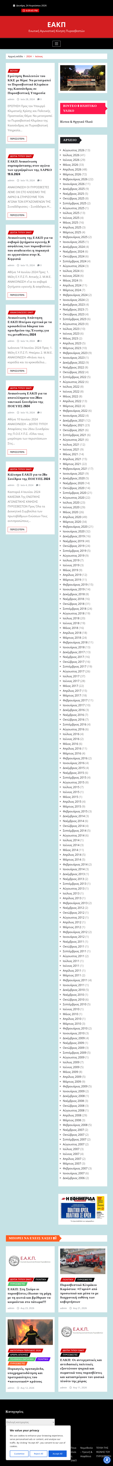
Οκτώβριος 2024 (73, 256)
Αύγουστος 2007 (73, 1144)
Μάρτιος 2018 (72, 638)
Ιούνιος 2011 (71, 966)
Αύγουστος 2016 (73, 729)
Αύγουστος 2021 (73, 440)
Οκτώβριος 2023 (73, 314)
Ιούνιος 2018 (71, 623)
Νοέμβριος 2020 (73, 483)
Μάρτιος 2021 (72, 464)
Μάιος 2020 (70, 512)
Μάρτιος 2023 (72, 348)
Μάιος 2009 (70, 1072)
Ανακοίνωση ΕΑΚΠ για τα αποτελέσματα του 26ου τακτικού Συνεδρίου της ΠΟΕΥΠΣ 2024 (27, 400)
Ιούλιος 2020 (71, 502)
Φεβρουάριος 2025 (75, 237)
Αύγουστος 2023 (73, 324)
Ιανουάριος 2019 (74, 589)
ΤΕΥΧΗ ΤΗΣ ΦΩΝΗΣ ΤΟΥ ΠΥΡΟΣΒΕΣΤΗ (103, 1452)
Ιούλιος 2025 (71, 213)
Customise (19, 1453)
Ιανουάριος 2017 (74, 705)
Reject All (38, 1453)
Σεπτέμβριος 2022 (74, 377)
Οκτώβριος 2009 (73, 1048)
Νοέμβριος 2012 (73, 908)
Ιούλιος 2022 (71, 387)
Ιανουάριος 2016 (74, 763)
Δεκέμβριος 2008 (74, 1096)
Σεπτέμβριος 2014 (74, 830)
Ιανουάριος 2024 (74, 300)
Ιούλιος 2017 (71, 676)
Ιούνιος (39, 56)
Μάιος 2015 (70, 797)
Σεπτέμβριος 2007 (74, 1139)
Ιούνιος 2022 (71, 391)
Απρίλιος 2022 (72, 401)
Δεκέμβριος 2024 (74, 247)
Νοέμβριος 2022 (73, 367)
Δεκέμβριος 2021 (74, 420)
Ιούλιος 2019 (71, 560)
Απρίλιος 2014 (72, 855)
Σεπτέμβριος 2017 (74, 666)
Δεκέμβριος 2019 (74, 536)
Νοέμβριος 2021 (73, 425)
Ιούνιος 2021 (71, 449)
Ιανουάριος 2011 (74, 985)
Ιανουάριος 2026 (74, 184)
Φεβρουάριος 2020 (75, 527)
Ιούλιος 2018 (71, 618)
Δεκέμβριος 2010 (74, 990)
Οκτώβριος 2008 (73, 1106)
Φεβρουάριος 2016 (75, 758)
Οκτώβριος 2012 (73, 913)
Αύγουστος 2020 (73, 498)
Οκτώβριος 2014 (73, 826)
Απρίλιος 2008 (72, 1115)
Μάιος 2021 (70, 454)
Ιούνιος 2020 (71, 507)
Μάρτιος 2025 (72, 232)
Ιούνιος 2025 (71, 218)
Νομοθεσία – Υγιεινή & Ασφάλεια (86, 1452)
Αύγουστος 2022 (73, 382)
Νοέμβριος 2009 (73, 1043)
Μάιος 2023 (70, 338)
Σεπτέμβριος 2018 (74, 609)
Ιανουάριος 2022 (74, 416)
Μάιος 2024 (70, 280)
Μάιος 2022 (70, 396)
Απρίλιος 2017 (72, 691)
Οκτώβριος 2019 (73, 546)
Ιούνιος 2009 (71, 1067)
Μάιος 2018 (70, 628)
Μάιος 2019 (70, 570)
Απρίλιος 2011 (72, 971)
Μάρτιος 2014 (72, 859)
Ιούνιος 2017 (71, 681)
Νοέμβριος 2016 (73, 715)
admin (11, 99)
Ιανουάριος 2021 (74, 473)
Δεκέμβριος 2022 (74, 362)
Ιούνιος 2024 (71, 276)
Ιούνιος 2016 (71, 739)
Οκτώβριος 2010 (73, 999)
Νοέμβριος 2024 (73, 251)
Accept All (57, 1453)
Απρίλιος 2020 (72, 517)
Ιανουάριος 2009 (74, 1091)
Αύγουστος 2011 (73, 956)
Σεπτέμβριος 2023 (74, 319)
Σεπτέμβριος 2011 (74, 951)
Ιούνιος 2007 (71, 1154)
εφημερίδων (90, 1221)
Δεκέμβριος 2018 (74, 594)
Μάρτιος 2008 (72, 1120)
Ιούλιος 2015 (71, 787)
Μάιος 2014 (70, 850)
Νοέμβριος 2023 (73, 309)
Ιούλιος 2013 (71, 893)
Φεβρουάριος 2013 (75, 903)
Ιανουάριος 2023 (74, 358)
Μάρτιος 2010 (72, 1024)
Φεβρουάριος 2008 (75, 1125)
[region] (38, 1442)
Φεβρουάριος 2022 (75, 411)
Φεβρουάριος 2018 (75, 642)
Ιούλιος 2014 (71, 840)
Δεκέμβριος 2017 (74, 652)
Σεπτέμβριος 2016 (74, 724)
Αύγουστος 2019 (73, 556)
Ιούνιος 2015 (71, 792)
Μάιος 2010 (70, 1014)
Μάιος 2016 (70, 744)
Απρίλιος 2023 (72, 343)
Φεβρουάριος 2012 (75, 932)
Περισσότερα (17, 138)
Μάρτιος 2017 (72, 695)
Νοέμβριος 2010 (73, 995)
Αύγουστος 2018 (73, 613)
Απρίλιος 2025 (72, 227)
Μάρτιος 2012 (72, 927)
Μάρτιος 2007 (72, 1163)
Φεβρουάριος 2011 (75, 980)
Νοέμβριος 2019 (73, 541)
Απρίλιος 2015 (72, 802)
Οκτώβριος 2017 (73, 662)
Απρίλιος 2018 (72, 633)
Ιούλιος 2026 (71, 155)
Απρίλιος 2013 (72, 898)
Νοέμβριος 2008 (73, 1101)
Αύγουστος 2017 (73, 671)
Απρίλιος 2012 (72, 922)
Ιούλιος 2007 (71, 1149)
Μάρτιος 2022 (72, 406)
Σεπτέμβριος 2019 (74, 551)
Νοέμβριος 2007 (73, 1130)
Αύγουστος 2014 (73, 835)
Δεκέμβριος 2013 (74, 874)
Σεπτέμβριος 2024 (74, 261)
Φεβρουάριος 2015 (75, 811)
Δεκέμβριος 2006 (74, 1178)
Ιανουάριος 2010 (74, 1033)
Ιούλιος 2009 (71, 1062)
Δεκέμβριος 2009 (74, 1038)
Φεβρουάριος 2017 (75, 700)
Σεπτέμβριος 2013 (74, 884)
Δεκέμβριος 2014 (74, 816)
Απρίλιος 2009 (72, 1077)
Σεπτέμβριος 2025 (74, 203)
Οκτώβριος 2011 (73, 946)
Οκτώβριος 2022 (73, 372)
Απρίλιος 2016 (72, 748)
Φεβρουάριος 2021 (75, 469)
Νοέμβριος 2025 (73, 194)
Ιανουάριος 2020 (74, 531)
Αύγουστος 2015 (73, 782)
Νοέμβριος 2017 (73, 657)
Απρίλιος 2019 (72, 575)
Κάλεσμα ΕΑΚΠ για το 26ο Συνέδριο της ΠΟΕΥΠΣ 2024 (29, 477)
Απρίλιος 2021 (72, 459)
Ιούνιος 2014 (71, 845)
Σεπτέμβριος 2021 (74, 435)
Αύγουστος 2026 (73, 150)
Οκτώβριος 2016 (73, 719)
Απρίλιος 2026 (72, 169)
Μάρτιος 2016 (72, 753)
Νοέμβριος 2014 (73, 821)
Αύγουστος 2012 (73, 917)
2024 (29, 56)
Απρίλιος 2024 (72, 285)
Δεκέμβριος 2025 (74, 189)
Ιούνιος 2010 (71, 1009)
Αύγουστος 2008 (73, 1110)
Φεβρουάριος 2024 (75, 295)
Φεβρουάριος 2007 (75, 1168)
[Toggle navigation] (57, 44)
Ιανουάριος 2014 (74, 869)
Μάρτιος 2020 (72, 522)
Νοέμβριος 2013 (73, 879)
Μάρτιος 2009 (72, 1082)
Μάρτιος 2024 (72, 290)
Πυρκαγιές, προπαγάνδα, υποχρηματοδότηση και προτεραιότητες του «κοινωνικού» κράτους (26, 1375)
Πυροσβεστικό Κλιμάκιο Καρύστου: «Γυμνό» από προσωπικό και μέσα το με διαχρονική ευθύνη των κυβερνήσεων (79, 1293)
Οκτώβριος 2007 (73, 1135)
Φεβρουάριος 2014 (75, 864)
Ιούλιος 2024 (71, 271)
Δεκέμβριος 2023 (74, 304)
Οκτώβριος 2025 (73, 198)
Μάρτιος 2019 (72, 580)
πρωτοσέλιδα (78, 1221)
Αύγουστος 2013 (73, 888)
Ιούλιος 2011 (71, 961)
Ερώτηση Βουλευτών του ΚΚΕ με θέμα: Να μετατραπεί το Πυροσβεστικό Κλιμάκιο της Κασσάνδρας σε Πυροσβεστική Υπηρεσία (29, 85)
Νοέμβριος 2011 (73, 942)
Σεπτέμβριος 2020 (74, 493)
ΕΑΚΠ (56, 24)
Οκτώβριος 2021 (73, 430)
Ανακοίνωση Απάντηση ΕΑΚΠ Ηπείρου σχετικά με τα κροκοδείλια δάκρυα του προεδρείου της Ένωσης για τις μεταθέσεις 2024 (30, 326)
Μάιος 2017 (70, 686)
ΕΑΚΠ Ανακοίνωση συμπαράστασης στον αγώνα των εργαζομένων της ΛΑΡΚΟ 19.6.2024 (30, 168)
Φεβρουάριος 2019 (75, 584)
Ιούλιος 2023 (71, 329)
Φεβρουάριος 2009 (75, 1086)
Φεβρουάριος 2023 (75, 353)
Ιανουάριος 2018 (74, 647)
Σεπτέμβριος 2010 (74, 1004)
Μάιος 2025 (70, 222)
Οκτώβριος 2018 (73, 604)
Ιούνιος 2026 (71, 160)
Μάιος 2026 (70, 165)
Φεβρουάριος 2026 (75, 179)
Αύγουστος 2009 (73, 1057)
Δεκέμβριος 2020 (74, 478)
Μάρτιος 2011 (72, 975)
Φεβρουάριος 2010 (75, 1028)
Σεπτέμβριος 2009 (74, 1053)
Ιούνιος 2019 (71, 565)
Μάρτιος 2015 (72, 806)
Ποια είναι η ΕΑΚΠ (74, 1454)
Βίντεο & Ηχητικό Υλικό (76, 122)
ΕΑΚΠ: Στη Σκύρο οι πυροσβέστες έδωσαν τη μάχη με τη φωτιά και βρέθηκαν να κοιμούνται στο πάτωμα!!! (29, 1296)
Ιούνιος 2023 (71, 333)
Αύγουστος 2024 (73, 266)
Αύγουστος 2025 (73, 208)
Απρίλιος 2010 (72, 1019)
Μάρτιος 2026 (72, 174)
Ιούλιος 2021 (71, 444)
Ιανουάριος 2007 (74, 1173)
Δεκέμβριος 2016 (74, 710)
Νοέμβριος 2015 (73, 773)
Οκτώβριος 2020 (73, 488)
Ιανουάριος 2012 (74, 937)
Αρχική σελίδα (15, 56)
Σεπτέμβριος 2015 (74, 777)
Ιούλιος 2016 (71, 734)
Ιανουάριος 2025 (74, 242)
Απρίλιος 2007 (72, 1159)
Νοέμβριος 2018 (73, 599)
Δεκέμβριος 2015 (74, 768)
